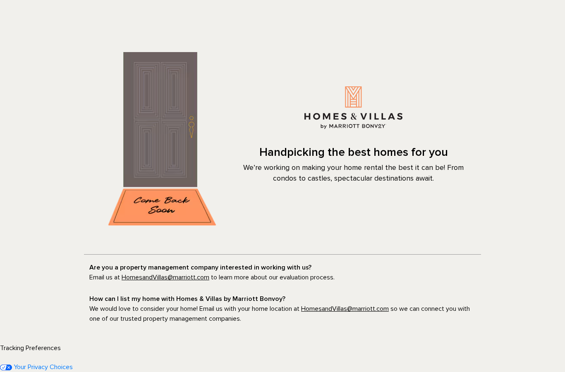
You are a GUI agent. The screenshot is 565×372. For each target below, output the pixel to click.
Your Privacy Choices (42, 367)
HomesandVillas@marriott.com (165, 277)
